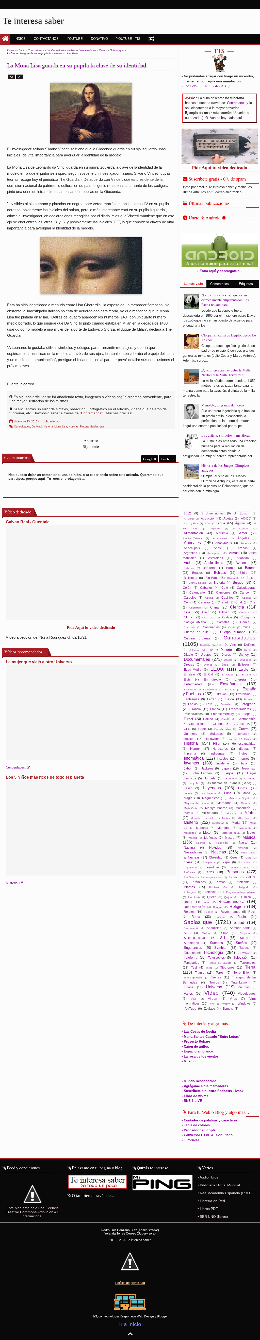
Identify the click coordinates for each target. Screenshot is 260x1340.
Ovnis (188, 862)
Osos (233, 857)
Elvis (187, 679)
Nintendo (243, 847)
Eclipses (244, 664)
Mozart (193, 837)
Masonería (243, 808)
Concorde (189, 627)
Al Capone (241, 528)
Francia (195, 709)
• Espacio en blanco (197, 1051)
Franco (215, 709)
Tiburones (227, 967)
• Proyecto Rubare (196, 1041)
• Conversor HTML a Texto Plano (207, 1135)
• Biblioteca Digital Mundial (219, 1185)
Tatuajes (190, 952)
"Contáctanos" (91, 413)
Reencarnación (194, 906)
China (214, 607)
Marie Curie (191, 808)
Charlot (223, 602)
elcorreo (27, 384)
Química (245, 897)
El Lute (246, 674)
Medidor (231, 813)
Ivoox (243, 4)
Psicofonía (194, 897)
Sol (222, 938)
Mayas (188, 812)
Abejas (228, 518)
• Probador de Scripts (199, 1130)
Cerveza (204, 602)
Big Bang (212, 577)
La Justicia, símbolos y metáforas (225, 435)
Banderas (209, 567)
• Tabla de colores (196, 1125)
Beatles (197, 572)
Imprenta (190, 753)
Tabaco (244, 947)
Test (194, 967)
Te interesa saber (33, 21)
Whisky (225, 1003)
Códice (227, 617)
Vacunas (244, 987)
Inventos (191, 763)
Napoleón (222, 842)
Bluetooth (233, 578)
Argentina (190, 553)
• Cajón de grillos (195, 1046)
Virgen (212, 998)
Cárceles (190, 597)
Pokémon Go (218, 887)
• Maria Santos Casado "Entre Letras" (211, 1037)
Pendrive (212, 867)
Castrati (246, 597)
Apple (218, 548)
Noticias (73, 426)
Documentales (197, 659)
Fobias (193, 704)
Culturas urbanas (197, 638)
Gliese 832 (238, 724)
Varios (188, 993)
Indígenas (217, 753)
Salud (239, 922)
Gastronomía (246, 719)
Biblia (243, 572)
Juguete (210, 778)
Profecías (209, 892)
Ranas (206, 902)
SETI (187, 933)
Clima (188, 617)
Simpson (245, 933)
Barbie (230, 567)
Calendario (197, 592)
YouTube (190, 1008)
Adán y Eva (191, 523)
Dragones (245, 659)
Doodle (228, 659)
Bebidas (220, 573)
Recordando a (231, 901)
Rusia (241, 917)
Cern (187, 602)
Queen (212, 897)
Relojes (189, 911)
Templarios (191, 962)
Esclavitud (190, 689)
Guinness (190, 733)
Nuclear (193, 857)
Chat (238, 602)
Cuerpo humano (232, 632)
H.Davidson (242, 733)
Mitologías (218, 822)
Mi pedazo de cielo (202, 818)
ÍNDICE (20, 39)
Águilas (240, 523)
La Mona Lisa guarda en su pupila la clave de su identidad (76, 65)
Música (248, 837)
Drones (208, 664)
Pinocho (233, 877)
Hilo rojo (232, 739)
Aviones (242, 563)
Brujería (219, 582)
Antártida (245, 543)
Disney (244, 654)
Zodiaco (209, 1008)
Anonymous (223, 543)
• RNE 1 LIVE (192, 1101)
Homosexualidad (243, 743)
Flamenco (249, 699)
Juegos (228, 773)
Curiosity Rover (209, 645)
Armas (234, 553)
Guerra (244, 729)
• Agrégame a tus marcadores (205, 1086)
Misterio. (13, 883)
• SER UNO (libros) (213, 1216)
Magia (188, 798)
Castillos (227, 597)
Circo (205, 612)
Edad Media (192, 669)
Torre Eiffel (242, 972)
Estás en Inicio (16, 50)
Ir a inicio (130, 1324)
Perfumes (189, 872)
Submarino (191, 942)
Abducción (208, 518)
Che (252, 602)
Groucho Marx (222, 729)
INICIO (5, 39)
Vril (212, 1003)
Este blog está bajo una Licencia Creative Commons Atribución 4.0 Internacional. (32, 1212)
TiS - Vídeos (250, 4)
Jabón (188, 768)
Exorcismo (243, 694)
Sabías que (97, 426)
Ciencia (237, 607)
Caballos (206, 587)
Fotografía (247, 704)
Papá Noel (244, 862)
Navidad (215, 847)
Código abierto (195, 622)
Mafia (246, 793)
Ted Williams (244, 953)
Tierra (250, 967)
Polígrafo (244, 887)
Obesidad (215, 857)
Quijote (228, 897)
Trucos (214, 982)
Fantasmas (191, 699)
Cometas (223, 622)
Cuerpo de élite (196, 632)
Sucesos (216, 943)
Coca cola (208, 617)
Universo (214, 987)
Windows (244, 1003)
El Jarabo (228, 674)
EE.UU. (217, 669)
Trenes (216, 977)
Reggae (217, 907)
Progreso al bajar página (240, 892)
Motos (251, 832)
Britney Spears (197, 582)
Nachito (200, 842)
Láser (188, 788)
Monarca (202, 827)
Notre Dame (248, 852)
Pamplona (209, 862)
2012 (187, 513)
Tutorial (189, 987)
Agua (221, 523)
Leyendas (212, 788)
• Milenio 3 (190, 1061)
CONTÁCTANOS (46, 39)
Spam (244, 937)
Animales (192, 543)
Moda (236, 822)
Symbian (220, 948)
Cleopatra (245, 612)
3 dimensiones (212, 513)
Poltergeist (190, 892)
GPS (187, 728)
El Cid (208, 674)
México (250, 813)
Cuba (246, 627)
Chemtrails (195, 607)
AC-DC (246, 518)
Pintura (84, 426)
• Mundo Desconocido (199, 1081)
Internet (243, 758)
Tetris (209, 967)
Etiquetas (246, 284)
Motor (207, 832)
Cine (187, 612)
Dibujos (206, 654)
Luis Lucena (208, 793)
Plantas (189, 887)
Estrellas (220, 694)
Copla (231, 627)
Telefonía (190, 957)
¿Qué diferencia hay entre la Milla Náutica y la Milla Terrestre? (225, 372)
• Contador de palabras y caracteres (209, 1120)
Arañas (243, 548)
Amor (243, 533)
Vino (193, 998)
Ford (209, 704)
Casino (209, 597)
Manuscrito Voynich (240, 798)
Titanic (199, 972)
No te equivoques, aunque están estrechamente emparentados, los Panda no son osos (225, 300)
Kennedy (231, 778)
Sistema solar (194, 937)
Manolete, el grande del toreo (222, 405)
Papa (226, 862)
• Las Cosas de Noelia (199, 1031)
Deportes (227, 650)
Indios (243, 753)
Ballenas (189, 568)
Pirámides (199, 882)
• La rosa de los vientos (200, 1056)
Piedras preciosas (211, 877)
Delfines (249, 644)
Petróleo (189, 877)
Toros (219, 972)
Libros (242, 788)
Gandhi (225, 719)
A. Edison (241, 513)
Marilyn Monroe (216, 808)
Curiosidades (22, 426)
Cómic (244, 622)
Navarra (189, 847)
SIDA (224, 933)
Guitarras (216, 733)
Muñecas (210, 837)
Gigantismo (197, 723)
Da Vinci (37, 426)
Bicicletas (190, 577)
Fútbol (188, 719)
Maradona (224, 803)
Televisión (241, 957)
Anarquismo (220, 538)
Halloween (212, 738)
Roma (195, 917)
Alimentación (193, 533)
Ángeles (243, 538)
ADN (207, 523)
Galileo (208, 719)
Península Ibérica (239, 867)
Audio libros (213, 563)
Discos (226, 654)
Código (245, 617)
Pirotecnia (243, 882)
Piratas (220, 882)
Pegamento (191, 867)
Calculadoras (246, 587)
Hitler (216, 743)
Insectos (222, 758)
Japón (226, 768)
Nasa (243, 842)
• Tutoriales (190, 1140)
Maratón (246, 803)
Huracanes (220, 748)
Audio (188, 563)
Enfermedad (193, 684)
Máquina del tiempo (196, 803)
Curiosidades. (16, 767)
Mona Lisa (60, 426)
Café (224, 587)
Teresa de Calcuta (219, 962)
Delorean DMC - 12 (201, 650)
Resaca (208, 911)
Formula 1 (227, 704)
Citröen (224, 612)
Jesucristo (248, 768)
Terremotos (247, 962)
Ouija (249, 857)
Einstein (189, 674)
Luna (227, 793)
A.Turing (189, 518)
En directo (212, 679)
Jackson (207, 768)
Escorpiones (210, 689)
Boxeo (251, 577)
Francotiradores (240, 709)
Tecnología (213, 952)
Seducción (214, 928)
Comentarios (219, 284)
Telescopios (216, 957)
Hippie (248, 739)
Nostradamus (193, 852)
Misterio (191, 822)
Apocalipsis (192, 548)
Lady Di (193, 783)
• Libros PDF (208, 1209)
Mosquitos (190, 832)
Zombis (228, 1008)
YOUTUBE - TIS (128, 39)
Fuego (246, 714)
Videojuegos (246, 993)
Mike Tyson (244, 818)
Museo (229, 837)
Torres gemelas (193, 977)
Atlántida (243, 558)
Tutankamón (240, 982)
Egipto (243, 669)
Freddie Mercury (222, 714)
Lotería (188, 793)
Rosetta (220, 917)
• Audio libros (208, 1177)
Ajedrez (215, 528)
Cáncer (245, 592)
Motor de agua (230, 832)
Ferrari (211, 699)
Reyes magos (230, 911)
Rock (251, 911)
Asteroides (215, 558)
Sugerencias (193, 948)
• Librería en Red (211, 1201)
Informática (194, 758)
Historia (48, 426)
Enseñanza (230, 684)
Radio (188, 901)
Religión (237, 906)
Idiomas (243, 748)
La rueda (249, 778)
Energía (240, 679)
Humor (195, 749)
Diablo (188, 654)
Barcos (250, 568)
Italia (243, 763)
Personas (235, 872)
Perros (209, 872)
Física (229, 699)
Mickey (226, 818)
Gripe (202, 728)
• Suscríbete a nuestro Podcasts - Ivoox (212, 1091)
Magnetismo (210, 798)
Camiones (223, 592)
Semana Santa (240, 928)
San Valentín (191, 928)
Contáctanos (236, 103)
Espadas (230, 689)
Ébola (225, 664)
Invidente (222, 763)
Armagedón (214, 553)
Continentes (211, 627)
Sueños (241, 943)
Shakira (206, 933)
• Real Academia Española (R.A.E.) (226, 1193)
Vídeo (211, 993)
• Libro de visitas (195, 1096)
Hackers (189, 738)
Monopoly (245, 828)
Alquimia (222, 533)
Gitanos (218, 723)
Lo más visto (193, 283)
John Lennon (202, 773)
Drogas (189, 664)
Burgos (238, 582)
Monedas (223, 827)
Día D (247, 650)
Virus (233, 998)
